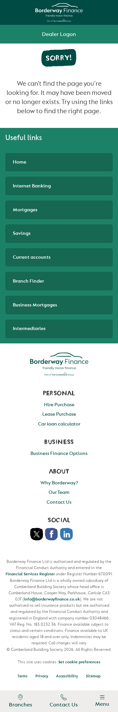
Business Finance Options (59, 453)
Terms (22, 676)
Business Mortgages (35, 305)
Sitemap (93, 676)
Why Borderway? (59, 483)
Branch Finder (28, 281)
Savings (21, 233)
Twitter (36, 534)
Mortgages (25, 210)
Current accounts (31, 257)
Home (19, 162)
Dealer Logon (59, 34)
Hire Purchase (59, 405)
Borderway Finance (59, 364)
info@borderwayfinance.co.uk (52, 599)
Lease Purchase (59, 414)
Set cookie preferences (79, 662)
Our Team (59, 492)
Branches (20, 704)
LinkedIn (66, 534)
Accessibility (67, 676)
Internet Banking (32, 186)
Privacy (41, 676)
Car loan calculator (59, 424)
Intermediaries (29, 328)
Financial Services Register (30, 574)
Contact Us (63, 704)
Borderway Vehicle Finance (59, 12)
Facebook (51, 534)
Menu (102, 704)
